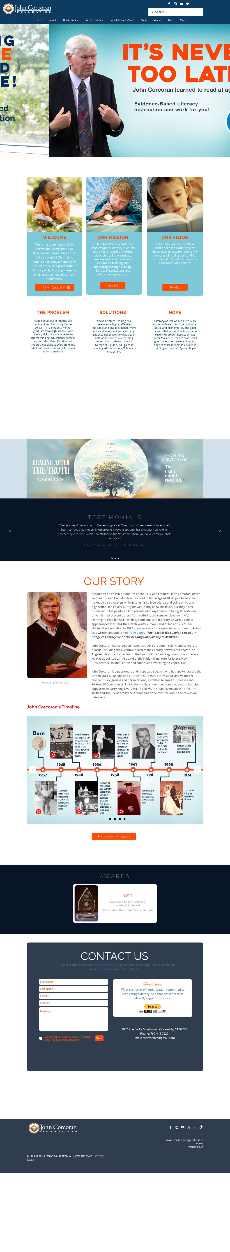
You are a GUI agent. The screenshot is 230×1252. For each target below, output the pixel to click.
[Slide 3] (116, 148)
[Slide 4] (119, 148)
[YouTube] (181, 4)
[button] (68, 287)
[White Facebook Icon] (169, 4)
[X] (189, 1127)
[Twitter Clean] (187, 4)
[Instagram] (175, 4)
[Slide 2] (113, 148)
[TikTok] (201, 1127)
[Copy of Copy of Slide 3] (124, 819)
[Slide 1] (110, 148)
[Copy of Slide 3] (120, 819)
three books (136, 633)
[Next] (210, 90)
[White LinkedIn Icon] (195, 1127)
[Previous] (19, 90)
